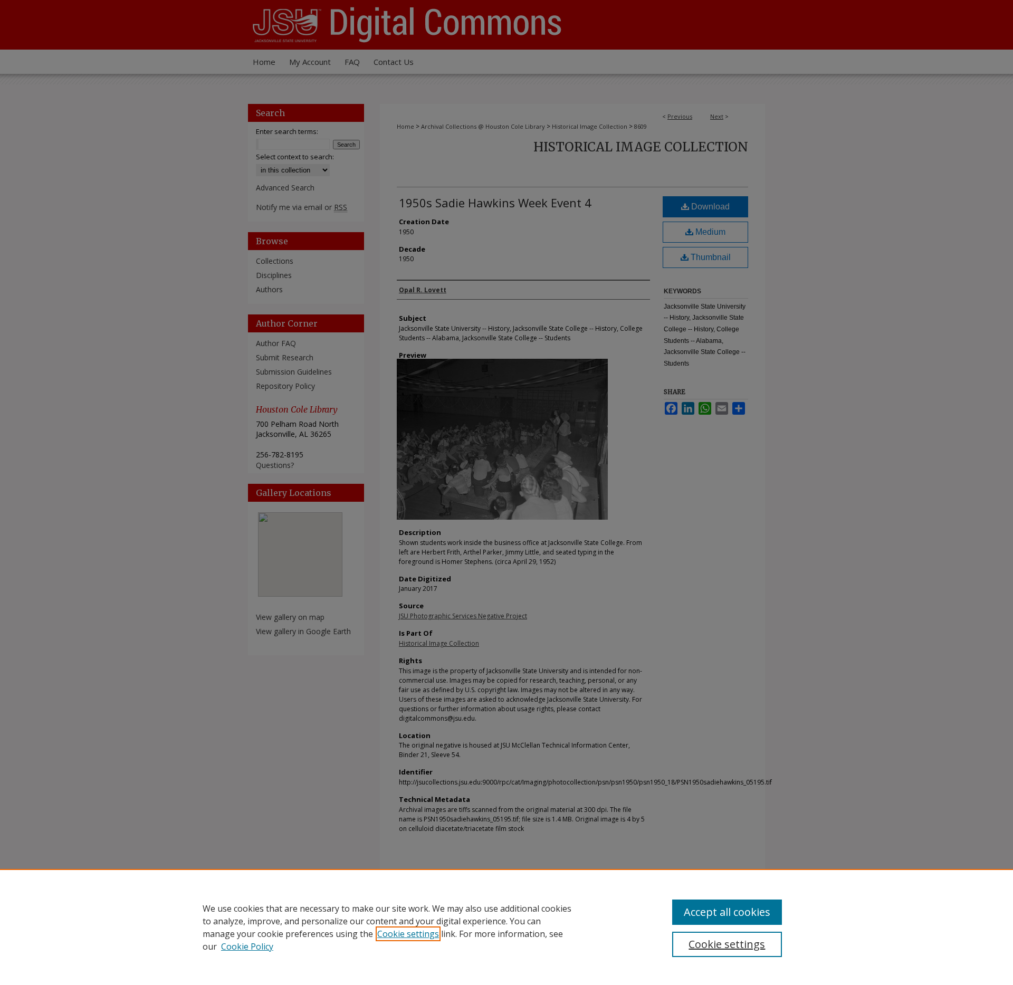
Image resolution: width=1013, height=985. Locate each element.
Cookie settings (408, 934)
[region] (506, 927)
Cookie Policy (247, 946)
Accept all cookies (727, 912)
